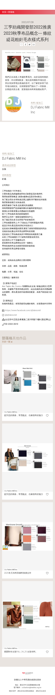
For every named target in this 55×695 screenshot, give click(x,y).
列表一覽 (6, 341)
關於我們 (12, 691)
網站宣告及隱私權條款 (26, 691)
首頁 (4, 12)
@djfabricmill (11, 315)
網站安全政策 (41, 691)
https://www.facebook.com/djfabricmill (23, 310)
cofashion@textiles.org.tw (31, 687)
